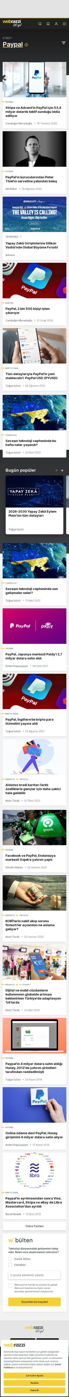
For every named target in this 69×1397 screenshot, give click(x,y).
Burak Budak (13, 1214)
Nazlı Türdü (12, 800)
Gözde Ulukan (14, 867)
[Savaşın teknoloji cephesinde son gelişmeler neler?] (34, 561)
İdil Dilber (11, 188)
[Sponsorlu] (34, 214)
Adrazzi (10, 255)
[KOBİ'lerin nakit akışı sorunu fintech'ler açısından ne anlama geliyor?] (34, 893)
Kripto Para (11, 368)
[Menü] (64, 24)
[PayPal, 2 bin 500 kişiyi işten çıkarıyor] (34, 280)
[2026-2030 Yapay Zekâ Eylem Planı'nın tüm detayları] (34, 492)
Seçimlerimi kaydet (34, 1302)
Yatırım (9, 102)
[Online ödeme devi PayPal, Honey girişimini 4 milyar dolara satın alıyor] (34, 1105)
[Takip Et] (26, 45)
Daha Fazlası (35, 1226)
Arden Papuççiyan (16, 665)
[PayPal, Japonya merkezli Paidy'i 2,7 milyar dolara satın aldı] (34, 626)
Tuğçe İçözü (13, 385)
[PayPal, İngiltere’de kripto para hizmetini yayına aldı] (34, 691)
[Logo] (12, 23)
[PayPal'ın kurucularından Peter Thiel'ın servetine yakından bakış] (34, 149)
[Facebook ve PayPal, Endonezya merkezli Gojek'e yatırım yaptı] (34, 827)
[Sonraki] (62, 470)
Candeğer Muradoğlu (18, 123)
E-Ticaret (25, 984)
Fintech (24, 779)
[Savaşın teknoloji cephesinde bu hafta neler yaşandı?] (34, 412)
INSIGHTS (10, 779)
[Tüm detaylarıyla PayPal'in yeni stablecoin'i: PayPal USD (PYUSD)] (34, 346)
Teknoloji (10, 435)
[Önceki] (57, 470)
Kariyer (9, 303)
